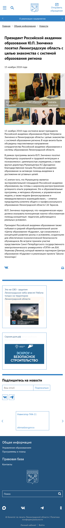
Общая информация (25, 26)
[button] (62, 76)
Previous (2, 420)
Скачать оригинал (53, 103)
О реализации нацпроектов (32, 18)
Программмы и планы (14, 451)
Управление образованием (16, 447)
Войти (42, 525)
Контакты (7, 464)
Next (62, 420)
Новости (43, 26)
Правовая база (13, 459)
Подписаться (42, 387)
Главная (6, 26)
